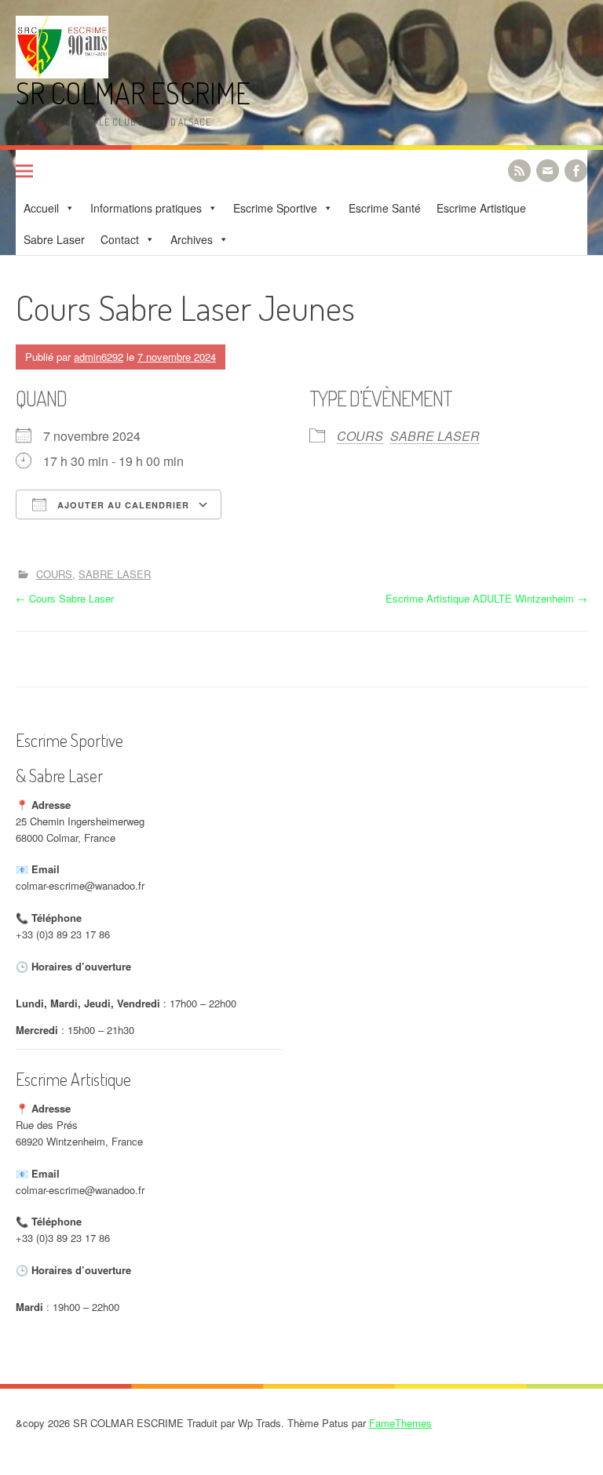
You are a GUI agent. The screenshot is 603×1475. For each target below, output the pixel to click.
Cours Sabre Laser (65, 598)
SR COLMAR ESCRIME (133, 93)
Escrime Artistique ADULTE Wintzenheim (486, 598)
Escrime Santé (385, 208)
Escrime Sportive (275, 208)
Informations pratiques (146, 208)
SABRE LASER (435, 436)
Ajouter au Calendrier (121, 505)
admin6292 (98, 356)
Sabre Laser (54, 239)
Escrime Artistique (481, 208)
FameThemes (400, 1422)
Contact (119, 239)
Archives (191, 239)
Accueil (41, 208)
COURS (360, 436)
